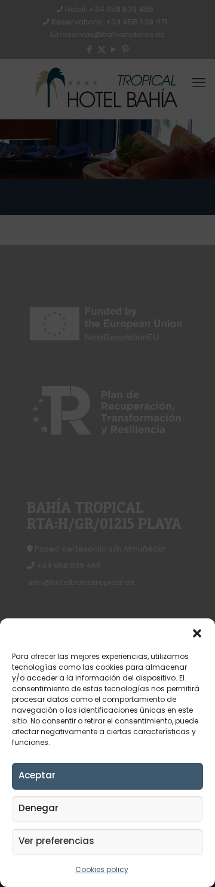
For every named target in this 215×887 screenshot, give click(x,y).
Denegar (39, 808)
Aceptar (37, 775)
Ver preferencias (56, 840)
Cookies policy (101, 869)
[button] (197, 633)
